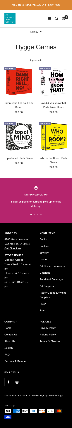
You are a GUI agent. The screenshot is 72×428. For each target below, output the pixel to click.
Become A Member (15, 361)
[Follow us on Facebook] (8, 382)
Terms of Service (50, 341)
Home (43, 259)
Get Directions (12, 248)
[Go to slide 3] (37, 214)
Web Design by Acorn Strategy (47, 395)
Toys (42, 310)
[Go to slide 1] (31, 214)
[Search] (56, 18)
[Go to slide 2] (34, 214)
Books (43, 239)
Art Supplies (47, 286)
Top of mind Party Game (18, 158)
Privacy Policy (48, 327)
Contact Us (10, 334)
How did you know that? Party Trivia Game (53, 104)
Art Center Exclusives (52, 266)
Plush (43, 303)
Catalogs (45, 272)
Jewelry (44, 252)
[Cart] (64, 18)
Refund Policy (48, 334)
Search (8, 347)
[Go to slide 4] (41, 214)
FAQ (7, 354)
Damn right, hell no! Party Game (18, 104)
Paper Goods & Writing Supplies (53, 295)
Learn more (54, 4)
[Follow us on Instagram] (17, 382)
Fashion (44, 246)
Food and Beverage (51, 279)
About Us (9, 341)
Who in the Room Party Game (53, 160)
